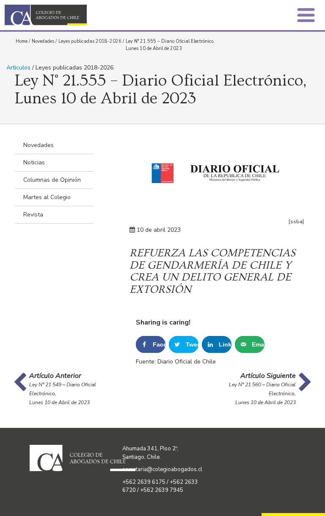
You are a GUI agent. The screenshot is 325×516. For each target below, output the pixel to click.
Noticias (34, 162)
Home (22, 41)
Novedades (43, 41)
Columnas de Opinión (52, 180)
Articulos (18, 68)
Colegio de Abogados (86, 15)
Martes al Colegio (47, 197)
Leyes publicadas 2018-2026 (89, 41)
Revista (33, 215)
